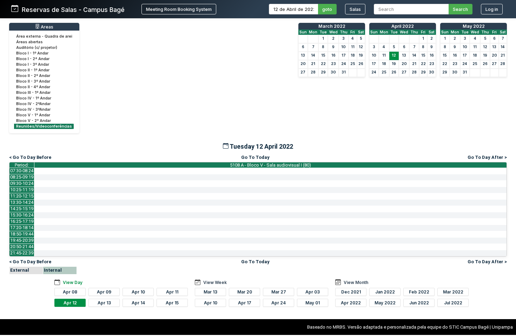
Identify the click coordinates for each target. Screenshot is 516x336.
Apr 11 (172, 292)
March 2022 (331, 26)
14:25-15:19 (21, 208)
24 (343, 64)
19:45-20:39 (21, 240)
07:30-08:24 (21, 170)
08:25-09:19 (21, 177)
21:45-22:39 (21, 253)
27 (302, 72)
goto (327, 9)
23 (333, 64)
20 (303, 64)
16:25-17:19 (21, 221)
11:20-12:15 (21, 196)
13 (303, 55)
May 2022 (474, 26)
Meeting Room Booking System (179, 9)
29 (323, 72)
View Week (215, 282)
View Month (356, 282)
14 (313, 55)
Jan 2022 (385, 292)
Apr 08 (70, 292)
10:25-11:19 (21, 189)
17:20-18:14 (21, 227)
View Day (72, 282)
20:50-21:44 (21, 246)
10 (343, 47)
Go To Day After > (487, 157)
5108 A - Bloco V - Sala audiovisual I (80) (270, 165)
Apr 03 (312, 292)
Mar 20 (244, 292)
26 (360, 64)
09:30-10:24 (21, 183)
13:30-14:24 (21, 202)
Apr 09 (104, 292)
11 (353, 47)
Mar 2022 (453, 292)
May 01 (312, 302)
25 (352, 64)
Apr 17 (244, 302)
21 (313, 64)
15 (323, 55)
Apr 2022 (351, 302)
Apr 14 (138, 302)
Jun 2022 (419, 302)
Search (460, 9)
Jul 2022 (453, 302)
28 (313, 72)
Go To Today (255, 157)
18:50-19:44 (21, 234)
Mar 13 (210, 292)
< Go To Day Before (30, 157)
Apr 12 (70, 302)
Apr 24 (278, 302)
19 (361, 55)
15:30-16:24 (21, 215)
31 (344, 72)
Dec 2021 (351, 292)
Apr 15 (172, 302)
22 (323, 64)
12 (361, 47)
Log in (491, 9)
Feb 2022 (419, 292)
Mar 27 (278, 292)
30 (333, 72)
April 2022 (402, 26)
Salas (355, 9)
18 (353, 55)
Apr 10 (138, 292)
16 (333, 55)
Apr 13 (104, 302)
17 (344, 55)
